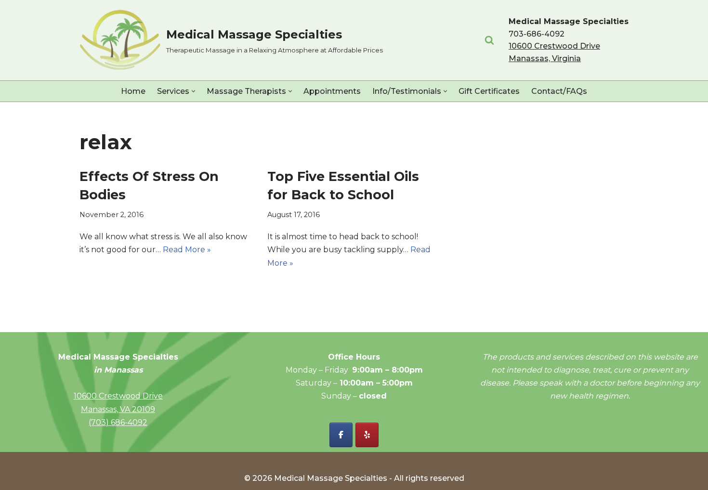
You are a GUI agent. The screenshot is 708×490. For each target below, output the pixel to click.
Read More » (187, 249)
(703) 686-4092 (118, 422)
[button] (193, 91)
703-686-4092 (536, 34)
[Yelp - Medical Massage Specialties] (367, 435)
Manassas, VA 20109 (118, 409)
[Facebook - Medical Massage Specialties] (341, 435)
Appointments (332, 91)
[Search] (489, 40)
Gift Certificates (489, 91)
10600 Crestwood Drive (118, 395)
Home (133, 91)
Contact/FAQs (559, 91)
